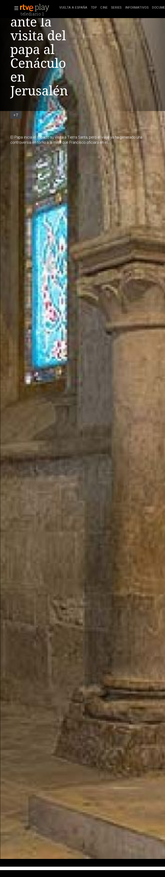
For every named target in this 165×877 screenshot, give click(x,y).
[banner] (39, 7)
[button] (15, 8)
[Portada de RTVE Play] (35, 7)
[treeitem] (73, 7)
